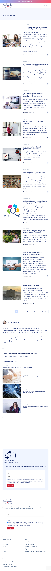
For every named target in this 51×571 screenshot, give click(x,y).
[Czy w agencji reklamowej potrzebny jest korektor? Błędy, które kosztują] (12, 40)
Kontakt (27, 542)
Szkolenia (5, 549)
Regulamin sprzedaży (31, 546)
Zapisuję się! (10, 485)
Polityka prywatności (31, 544)
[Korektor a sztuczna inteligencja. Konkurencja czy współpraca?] (12, 264)
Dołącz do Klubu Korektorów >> (25, 1)
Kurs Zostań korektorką (9, 562)
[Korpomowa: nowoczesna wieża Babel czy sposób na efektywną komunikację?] (12, 391)
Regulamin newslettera (31, 549)
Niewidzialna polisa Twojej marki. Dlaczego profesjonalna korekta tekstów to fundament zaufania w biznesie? (35, 94)
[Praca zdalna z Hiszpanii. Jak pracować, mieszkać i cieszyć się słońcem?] (12, 236)
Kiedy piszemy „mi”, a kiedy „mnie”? (30, 376)
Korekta (5, 546)
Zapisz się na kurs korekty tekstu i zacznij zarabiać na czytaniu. (20, 353)
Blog (26, 539)
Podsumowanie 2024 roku (31, 285)
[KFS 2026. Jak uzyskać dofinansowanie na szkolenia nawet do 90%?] (12, 73)
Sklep (4, 551)
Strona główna (7, 539)
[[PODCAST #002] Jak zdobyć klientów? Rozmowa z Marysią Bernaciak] (12, 406)
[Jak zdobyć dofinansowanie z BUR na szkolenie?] (12, 129)
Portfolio (5, 544)
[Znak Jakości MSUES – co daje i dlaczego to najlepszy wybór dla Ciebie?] (12, 211)
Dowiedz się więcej (27, 55)
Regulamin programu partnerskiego (35, 551)
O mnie (5, 542)
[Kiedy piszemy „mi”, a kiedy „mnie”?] (12, 376)
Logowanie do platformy (10, 566)
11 (34, 311)
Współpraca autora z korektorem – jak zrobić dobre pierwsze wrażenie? (17, 367)
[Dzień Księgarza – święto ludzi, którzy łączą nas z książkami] (12, 181)
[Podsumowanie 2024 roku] (12, 293)
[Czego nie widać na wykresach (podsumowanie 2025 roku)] (12, 154)
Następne (44, 311)
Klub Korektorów (7, 564)
